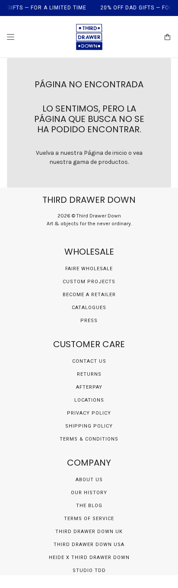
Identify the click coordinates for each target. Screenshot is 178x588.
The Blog (89, 505)
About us (89, 480)
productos (113, 162)
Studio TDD (89, 570)
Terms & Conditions (89, 439)
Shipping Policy (89, 426)
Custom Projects (89, 281)
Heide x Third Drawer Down (89, 557)
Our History (89, 492)
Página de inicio (105, 153)
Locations (89, 400)
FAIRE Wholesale (89, 269)
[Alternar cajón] (10, 37)
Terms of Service (89, 518)
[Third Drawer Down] (89, 37)
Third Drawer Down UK (89, 531)
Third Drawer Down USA (89, 544)
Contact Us (89, 361)
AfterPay (89, 387)
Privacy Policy (89, 413)
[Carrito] (167, 37)
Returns (89, 374)
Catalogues (89, 307)
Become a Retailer (89, 294)
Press (89, 320)
